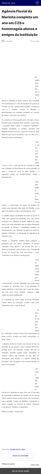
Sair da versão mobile (20, 471)
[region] (20, 60)
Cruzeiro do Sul (15, 449)
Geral (23, 449)
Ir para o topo (35, 465)
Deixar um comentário (20, 456)
